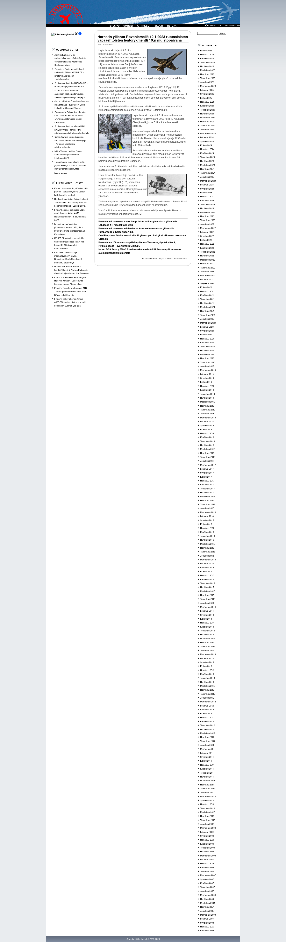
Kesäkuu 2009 (207, 843)
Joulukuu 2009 (207, 823)
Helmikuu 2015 (207, 595)
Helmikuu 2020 (207, 358)
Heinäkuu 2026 (207, 54)
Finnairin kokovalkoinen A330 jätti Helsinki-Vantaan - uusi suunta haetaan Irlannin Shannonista (70, 281)
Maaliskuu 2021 (207, 306)
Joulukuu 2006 (207, 891)
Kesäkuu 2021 (207, 295)
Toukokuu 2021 (207, 298)
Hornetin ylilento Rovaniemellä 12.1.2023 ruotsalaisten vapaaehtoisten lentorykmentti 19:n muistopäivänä (142, 38)
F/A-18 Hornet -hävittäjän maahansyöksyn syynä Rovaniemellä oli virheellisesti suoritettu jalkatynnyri (68, 257)
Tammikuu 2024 (207, 172)
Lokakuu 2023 (207, 184)
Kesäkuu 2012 (207, 721)
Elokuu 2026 (206, 50)
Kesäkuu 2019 (207, 389)
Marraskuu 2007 (208, 875)
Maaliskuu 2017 (207, 496)
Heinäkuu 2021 (207, 291)
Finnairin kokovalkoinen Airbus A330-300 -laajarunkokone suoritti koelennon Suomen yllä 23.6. (70, 302)
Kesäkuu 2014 (207, 626)
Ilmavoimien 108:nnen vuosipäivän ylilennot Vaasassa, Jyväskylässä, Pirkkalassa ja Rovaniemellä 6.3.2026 (136, 244)
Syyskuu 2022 (207, 235)
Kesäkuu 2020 (207, 342)
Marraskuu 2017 (208, 464)
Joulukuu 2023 (207, 176)
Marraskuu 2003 (208, 914)
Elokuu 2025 (206, 97)
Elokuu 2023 (206, 192)
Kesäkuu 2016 (207, 531)
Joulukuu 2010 (207, 792)
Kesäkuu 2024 (207, 153)
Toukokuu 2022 (207, 251)
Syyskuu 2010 (207, 800)
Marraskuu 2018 (208, 417)
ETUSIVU (115, 25)
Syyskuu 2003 (207, 922)
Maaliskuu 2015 (207, 591)
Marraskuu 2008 (208, 855)
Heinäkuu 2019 (207, 385)
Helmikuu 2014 (207, 642)
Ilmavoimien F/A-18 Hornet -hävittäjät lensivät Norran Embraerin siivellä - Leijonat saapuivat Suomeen (71, 270)
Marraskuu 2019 (208, 369)
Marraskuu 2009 (208, 827)
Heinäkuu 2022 (207, 243)
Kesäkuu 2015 (207, 579)
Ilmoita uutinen (61, 173)
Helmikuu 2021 (207, 310)
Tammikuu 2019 (207, 409)
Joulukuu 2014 (207, 602)
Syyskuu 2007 (207, 879)
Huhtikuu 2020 (207, 350)
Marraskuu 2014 (208, 606)
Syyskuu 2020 (207, 330)
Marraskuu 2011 (208, 748)
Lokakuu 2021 (207, 279)
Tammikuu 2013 (207, 693)
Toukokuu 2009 (207, 847)
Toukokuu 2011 (207, 772)
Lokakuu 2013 (207, 658)
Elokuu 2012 (206, 713)
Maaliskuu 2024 (207, 164)
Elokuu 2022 (206, 239)
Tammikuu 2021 (207, 314)
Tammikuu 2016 (207, 551)
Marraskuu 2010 (208, 796)
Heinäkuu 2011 (207, 764)
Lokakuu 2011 (207, 752)
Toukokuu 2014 (207, 630)
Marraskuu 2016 (208, 512)
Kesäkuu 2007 (207, 883)
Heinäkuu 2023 (207, 196)
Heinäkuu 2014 (207, 622)
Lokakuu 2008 (207, 859)
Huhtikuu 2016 (207, 539)
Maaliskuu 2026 (207, 70)
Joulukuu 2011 (207, 744)
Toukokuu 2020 (207, 346)
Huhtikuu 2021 (207, 303)
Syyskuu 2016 (207, 520)
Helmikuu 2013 (207, 689)
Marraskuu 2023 (208, 180)
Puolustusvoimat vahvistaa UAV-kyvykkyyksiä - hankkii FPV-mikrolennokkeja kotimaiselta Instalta (71, 129)
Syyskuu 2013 (207, 662)
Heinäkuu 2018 (207, 433)
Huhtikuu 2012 (207, 729)
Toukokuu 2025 (207, 109)
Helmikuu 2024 (207, 168)
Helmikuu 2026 (207, 74)
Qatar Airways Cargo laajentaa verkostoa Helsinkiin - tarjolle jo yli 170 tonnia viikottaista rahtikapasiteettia (70, 142)
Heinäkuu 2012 (207, 717)
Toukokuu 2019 (207, 393)
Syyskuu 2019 (207, 377)
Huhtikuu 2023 (207, 208)
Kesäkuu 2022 (207, 247)
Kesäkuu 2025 (207, 105)
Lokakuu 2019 (207, 374)
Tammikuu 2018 (207, 456)
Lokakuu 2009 (207, 831)
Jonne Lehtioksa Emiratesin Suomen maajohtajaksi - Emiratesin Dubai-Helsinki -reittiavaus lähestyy (71, 104)
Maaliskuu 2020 (207, 354)
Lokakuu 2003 (207, 918)
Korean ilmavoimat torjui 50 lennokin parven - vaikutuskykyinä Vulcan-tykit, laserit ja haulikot (71, 192)
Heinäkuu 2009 (207, 839)
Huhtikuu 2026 (207, 66)
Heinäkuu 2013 (207, 670)
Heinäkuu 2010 (207, 804)
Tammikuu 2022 (207, 267)
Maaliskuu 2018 (207, 448)
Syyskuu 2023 (207, 188)
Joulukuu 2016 (207, 508)
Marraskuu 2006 (208, 894)
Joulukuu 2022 (207, 224)
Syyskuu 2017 (207, 472)
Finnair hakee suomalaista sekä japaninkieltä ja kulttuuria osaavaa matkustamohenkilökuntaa (70, 165)
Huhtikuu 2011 (207, 776)
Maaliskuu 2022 (207, 259)
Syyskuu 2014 (207, 614)
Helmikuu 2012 (207, 737)
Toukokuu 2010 (207, 808)
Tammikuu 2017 (207, 504)
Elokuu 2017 (206, 476)
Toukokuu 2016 (207, 535)
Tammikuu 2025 (207, 125)
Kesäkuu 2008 (207, 867)
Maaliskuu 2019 (207, 401)
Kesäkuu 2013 (207, 673)
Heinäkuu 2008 (207, 863)
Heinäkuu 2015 (207, 575)
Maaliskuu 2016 (207, 543)
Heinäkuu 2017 (207, 480)
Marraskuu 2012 (208, 701)
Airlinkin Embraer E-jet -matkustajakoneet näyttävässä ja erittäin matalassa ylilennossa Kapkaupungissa (70, 60)
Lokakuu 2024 (207, 137)
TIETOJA (171, 25)
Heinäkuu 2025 (207, 101)
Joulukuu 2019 (207, 366)
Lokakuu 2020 (207, 326)
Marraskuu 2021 (208, 275)
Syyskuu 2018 (207, 425)
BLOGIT (158, 25)
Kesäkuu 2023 (207, 200)
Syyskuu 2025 (207, 93)
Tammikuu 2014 (207, 646)
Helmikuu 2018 (207, 453)
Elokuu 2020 (206, 334)
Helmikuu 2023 (207, 216)
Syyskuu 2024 (207, 141)
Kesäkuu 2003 (207, 930)
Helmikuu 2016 (207, 547)
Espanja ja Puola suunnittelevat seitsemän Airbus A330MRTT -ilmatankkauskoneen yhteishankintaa (69, 74)
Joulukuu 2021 (207, 271)
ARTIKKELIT (144, 25)
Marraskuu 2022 (208, 227)
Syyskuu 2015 (207, 567)
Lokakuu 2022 (207, 231)
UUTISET (128, 25)
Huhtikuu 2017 (207, 492)
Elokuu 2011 (206, 760)
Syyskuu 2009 (207, 835)
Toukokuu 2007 (207, 886)
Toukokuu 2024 (207, 156)
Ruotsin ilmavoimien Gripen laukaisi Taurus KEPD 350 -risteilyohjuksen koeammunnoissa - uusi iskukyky (71, 202)
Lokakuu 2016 (207, 516)
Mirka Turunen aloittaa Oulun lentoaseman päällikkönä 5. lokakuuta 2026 (68, 154)
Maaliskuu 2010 (207, 812)
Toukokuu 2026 (207, 62)
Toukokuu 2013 (207, 677)
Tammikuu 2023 (207, 220)
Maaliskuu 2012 (207, 733)
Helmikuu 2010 (207, 815)
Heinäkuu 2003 (207, 926)
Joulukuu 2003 (207, 910)
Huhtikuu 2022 (207, 255)
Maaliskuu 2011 (207, 780)
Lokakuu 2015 (207, 563)
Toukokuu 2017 (207, 488)
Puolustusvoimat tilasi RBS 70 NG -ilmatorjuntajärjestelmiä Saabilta (71, 84)
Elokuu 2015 (206, 571)
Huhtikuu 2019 (207, 397)
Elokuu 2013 (206, 666)
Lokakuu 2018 (207, 421)
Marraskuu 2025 (208, 85)
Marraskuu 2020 (208, 322)
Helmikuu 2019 (207, 405)
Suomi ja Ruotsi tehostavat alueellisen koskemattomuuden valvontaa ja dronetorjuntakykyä (69, 94)
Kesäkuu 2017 (207, 484)
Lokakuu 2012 (207, 705)
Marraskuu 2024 (208, 133)
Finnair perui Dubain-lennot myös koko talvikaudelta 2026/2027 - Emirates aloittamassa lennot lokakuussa (70, 117)
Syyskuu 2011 (207, 756)
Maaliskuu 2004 (207, 902)
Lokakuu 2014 (207, 610)
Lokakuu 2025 (207, 89)
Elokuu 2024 (206, 145)
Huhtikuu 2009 (207, 851)
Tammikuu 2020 (207, 362)
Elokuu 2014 (206, 618)
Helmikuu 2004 (207, 906)
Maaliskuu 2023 (207, 212)
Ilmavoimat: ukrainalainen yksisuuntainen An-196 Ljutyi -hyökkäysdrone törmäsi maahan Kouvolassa (69, 229)
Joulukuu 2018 (207, 413)
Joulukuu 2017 (207, 460)
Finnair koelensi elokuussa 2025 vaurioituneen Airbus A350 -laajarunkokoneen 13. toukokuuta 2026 (70, 215)
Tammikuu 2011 (207, 788)
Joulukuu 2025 (207, 81)
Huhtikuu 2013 (207, 681)
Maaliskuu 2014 (207, 638)
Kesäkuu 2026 (207, 58)
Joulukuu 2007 (207, 871)
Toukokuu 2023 (207, 204)
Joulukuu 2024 (207, 129)
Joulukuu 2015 (207, 555)
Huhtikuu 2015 (207, 587)
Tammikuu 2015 (207, 598)
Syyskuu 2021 (207, 283)
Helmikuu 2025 (207, 121)
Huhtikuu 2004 (207, 898)
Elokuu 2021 (206, 287)
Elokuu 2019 (206, 381)
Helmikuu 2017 (207, 500)
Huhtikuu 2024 (207, 160)
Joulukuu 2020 (207, 318)
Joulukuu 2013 (207, 650)
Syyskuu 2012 (207, 709)
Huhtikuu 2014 (207, 634)
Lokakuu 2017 (207, 468)
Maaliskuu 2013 (207, 685)
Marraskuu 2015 (208, 559)
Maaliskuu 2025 (207, 117)
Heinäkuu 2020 (207, 338)
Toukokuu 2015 (207, 583)
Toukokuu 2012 (207, 725)
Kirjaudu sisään (150, 258)
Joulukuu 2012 (207, 697)
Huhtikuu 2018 (207, 445)
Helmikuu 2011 (207, 784)
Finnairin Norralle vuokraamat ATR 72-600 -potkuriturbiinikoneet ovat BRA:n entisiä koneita (70, 291)
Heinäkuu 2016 (207, 527)
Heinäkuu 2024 (207, 149)
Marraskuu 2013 (208, 654)
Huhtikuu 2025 (207, 113)
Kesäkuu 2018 (207, 437)
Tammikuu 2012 (207, 741)
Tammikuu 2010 (207, 820)
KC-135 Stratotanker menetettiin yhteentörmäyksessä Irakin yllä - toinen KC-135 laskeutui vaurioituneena (69, 243)
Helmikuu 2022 (207, 263)
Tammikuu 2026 (207, 78)
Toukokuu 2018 (207, 441)
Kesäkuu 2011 (207, 768)
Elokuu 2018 (206, 429)
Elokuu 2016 (206, 524)
